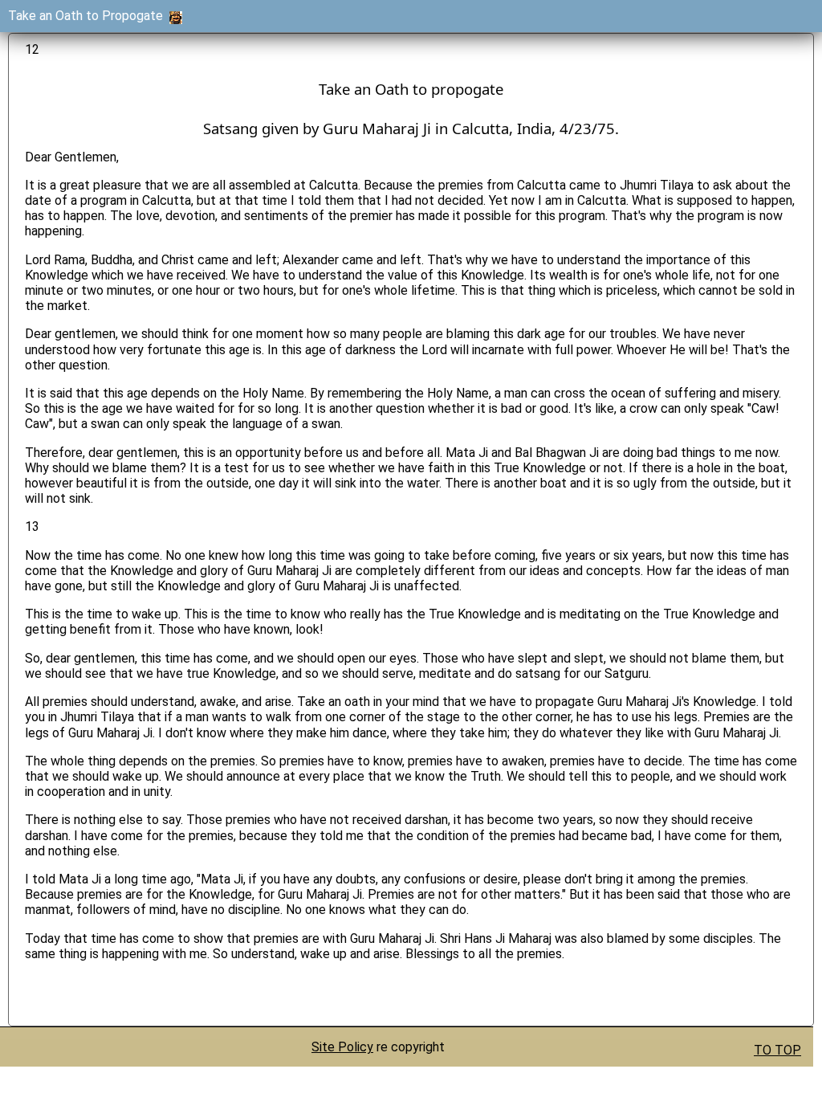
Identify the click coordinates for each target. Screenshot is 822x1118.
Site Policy (342, 1047)
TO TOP (777, 1050)
